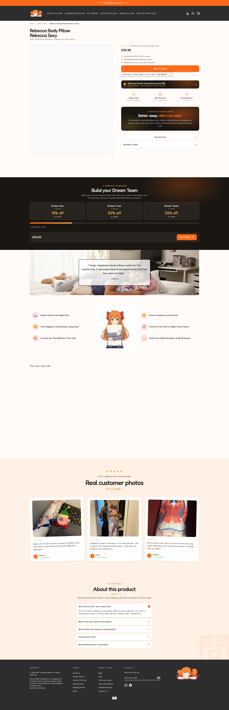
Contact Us (103, 691)
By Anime (92, 13)
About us (76, 673)
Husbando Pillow (75, 13)
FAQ (100, 676)
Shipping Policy (79, 687)
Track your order (105, 680)
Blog (100, 673)
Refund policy (78, 684)
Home (32, 23)
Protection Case (146, 13)
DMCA (75, 691)
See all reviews (113, 489)
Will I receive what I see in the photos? (95, 606)
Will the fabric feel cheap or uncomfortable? (97, 629)
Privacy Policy (78, 676)
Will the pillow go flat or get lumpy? (93, 644)
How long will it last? (87, 637)
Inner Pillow (127, 13)
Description (160, 137)
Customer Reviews (106, 684)
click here (41, 688)
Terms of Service (79, 680)
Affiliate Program (105, 687)
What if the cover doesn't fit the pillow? (95, 622)
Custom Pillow (108, 13)
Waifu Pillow (54, 13)
